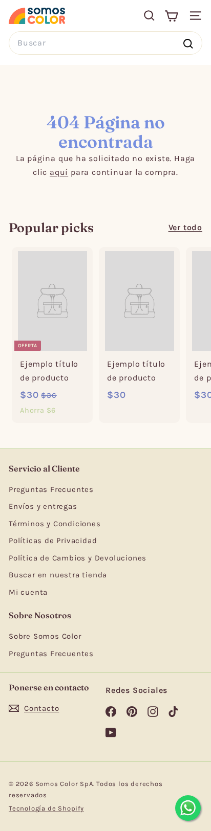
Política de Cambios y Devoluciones (77, 558)
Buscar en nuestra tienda (58, 574)
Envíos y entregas (43, 506)
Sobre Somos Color (45, 636)
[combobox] (105, 42)
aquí (59, 172)
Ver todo (185, 227)
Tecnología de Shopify (46, 808)
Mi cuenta (28, 592)
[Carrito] (171, 15)
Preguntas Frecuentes (51, 489)
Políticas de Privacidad (53, 540)
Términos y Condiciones (55, 523)
